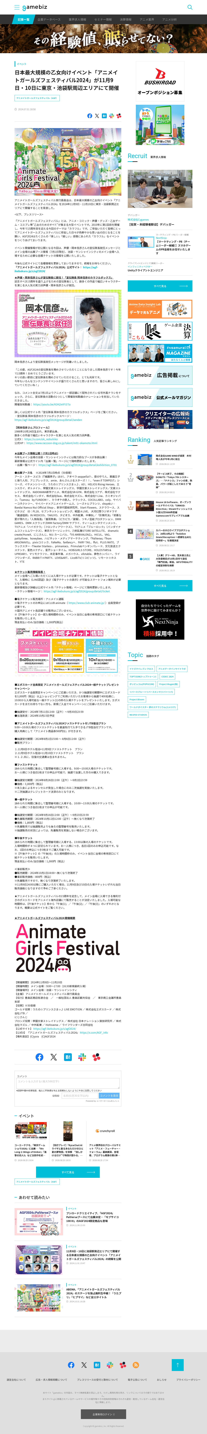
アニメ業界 (147, 19)
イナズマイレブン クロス (141, 668)
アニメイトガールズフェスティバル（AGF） (37, 98)
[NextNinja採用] (160, 619)
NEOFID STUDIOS (138, 714)
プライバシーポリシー (188, 1379)
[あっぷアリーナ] (160, 125)
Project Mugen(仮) (168, 684)
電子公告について (137, 1379)
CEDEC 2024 (167, 676)
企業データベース (49, 19)
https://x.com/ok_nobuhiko (41, 439)
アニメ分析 (169, 19)
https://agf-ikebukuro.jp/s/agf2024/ (54, 1029)
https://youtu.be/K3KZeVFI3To (52, 404)
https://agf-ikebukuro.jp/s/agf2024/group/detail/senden (48, 420)
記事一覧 (23, 19)
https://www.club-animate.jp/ (87, 603)
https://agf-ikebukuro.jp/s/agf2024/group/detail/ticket (77, 591)
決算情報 (125, 19)
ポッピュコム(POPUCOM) (142, 684)
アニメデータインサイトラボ (172, 668)
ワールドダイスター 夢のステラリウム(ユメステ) (153, 707)
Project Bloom (137, 699)
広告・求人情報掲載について (51, 1379)
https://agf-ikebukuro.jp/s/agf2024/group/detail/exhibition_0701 (77, 465)
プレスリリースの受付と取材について (97, 1379)
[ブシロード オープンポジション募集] (160, 81)
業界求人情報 (77, 19)
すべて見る (68, 1172)
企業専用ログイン (102, 1414)
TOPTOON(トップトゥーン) (143, 676)
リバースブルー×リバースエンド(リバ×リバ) (151, 691)
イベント (22, 64)
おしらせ (162, 1379)
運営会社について (16, 1379)
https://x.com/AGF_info (94, 1032)
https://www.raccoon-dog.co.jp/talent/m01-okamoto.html (62, 443)
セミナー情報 (103, 19)
